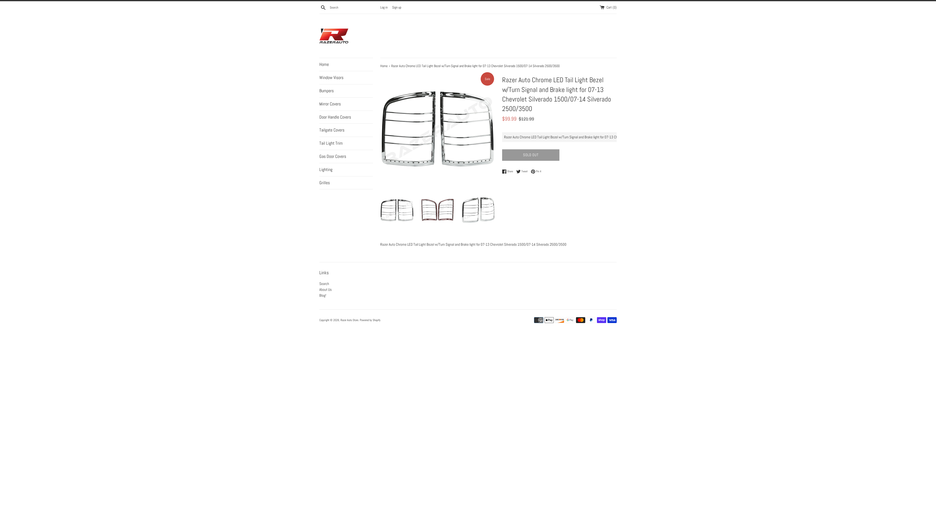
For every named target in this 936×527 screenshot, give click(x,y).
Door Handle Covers (335, 117)
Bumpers (326, 90)
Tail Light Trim (331, 143)
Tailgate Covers (331, 130)
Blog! (322, 295)
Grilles (324, 182)
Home (324, 64)
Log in (384, 7)
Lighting (325, 169)
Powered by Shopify (370, 320)
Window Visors (331, 77)
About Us (325, 289)
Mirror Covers (330, 104)
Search (324, 283)
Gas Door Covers (332, 156)
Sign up (396, 7)
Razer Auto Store (349, 320)
